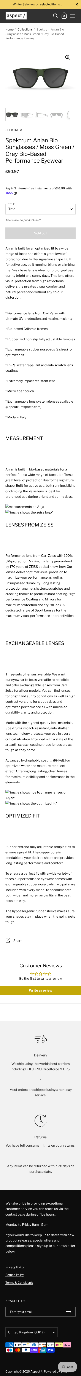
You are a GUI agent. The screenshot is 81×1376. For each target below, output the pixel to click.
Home (9, 29)
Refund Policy (14, 1275)
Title (11, 204)
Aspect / (36, 1371)
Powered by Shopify (57, 1371)
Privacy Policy (14, 1267)
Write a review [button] (40, 990)
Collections (25, 29)
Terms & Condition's (19, 1282)
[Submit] (68, 1312)
